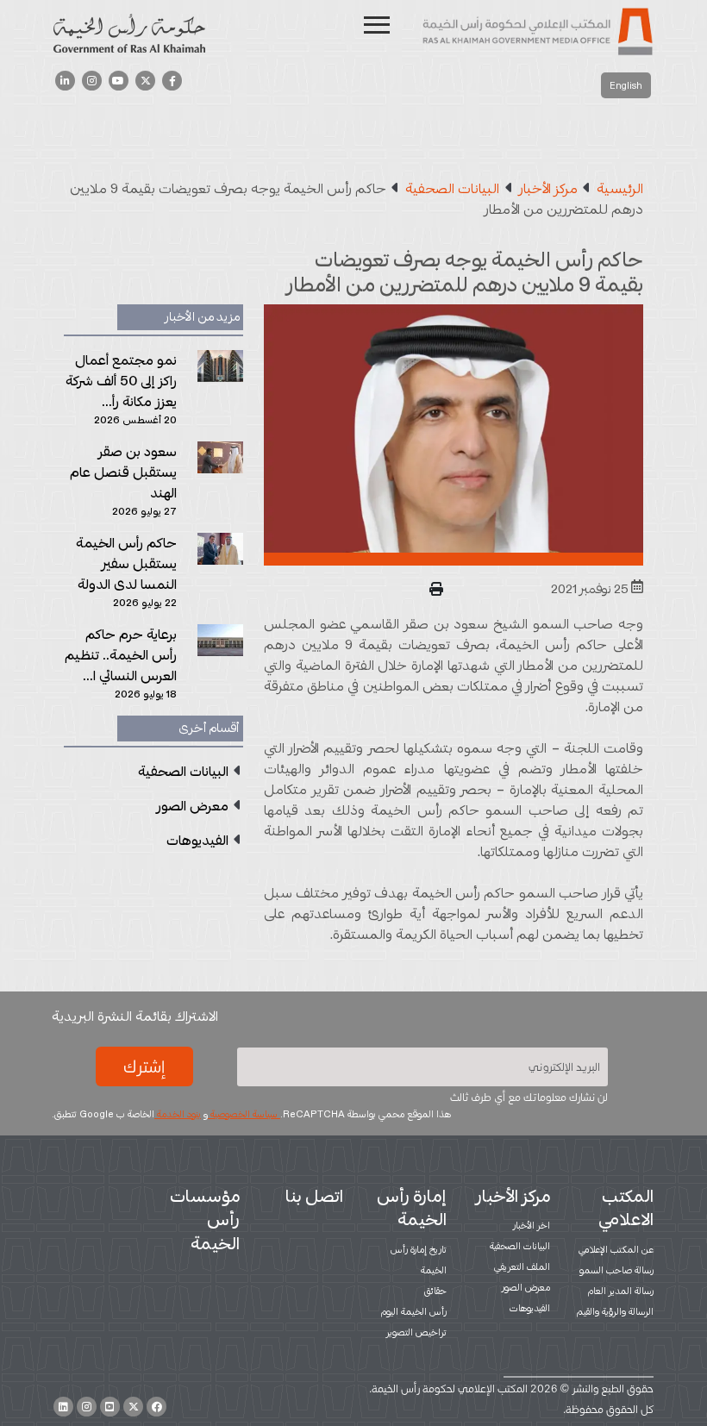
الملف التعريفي (522, 1266)
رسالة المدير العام (621, 1291)
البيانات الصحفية (520, 1246)
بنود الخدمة (177, 1114)
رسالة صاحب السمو (616, 1270)
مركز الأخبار (513, 1195)
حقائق (435, 1291)
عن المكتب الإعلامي (616, 1249)
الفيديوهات (530, 1308)
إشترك (144, 1066)
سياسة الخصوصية (244, 1114)
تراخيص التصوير (416, 1332)
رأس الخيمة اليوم (414, 1311)
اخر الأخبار (531, 1225)
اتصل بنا (314, 1195)
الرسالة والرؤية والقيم (615, 1311)
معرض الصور (526, 1287)
